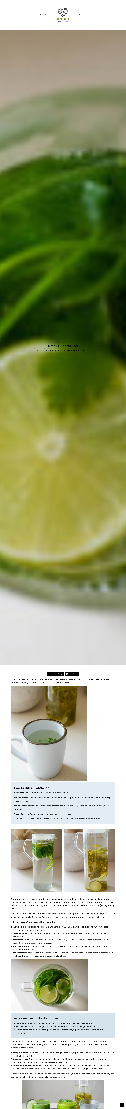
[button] (113, 15)
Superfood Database (70, 350)
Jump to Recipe (56, 674)
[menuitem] (31, 15)
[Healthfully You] (63, 14)
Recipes (31, 15)
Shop (87, 15)
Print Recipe (73, 674)
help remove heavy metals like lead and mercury (72, 940)
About (81, 15)
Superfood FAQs (41, 15)
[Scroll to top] (122, 1105)
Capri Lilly (85, 350)
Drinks (54, 350)
